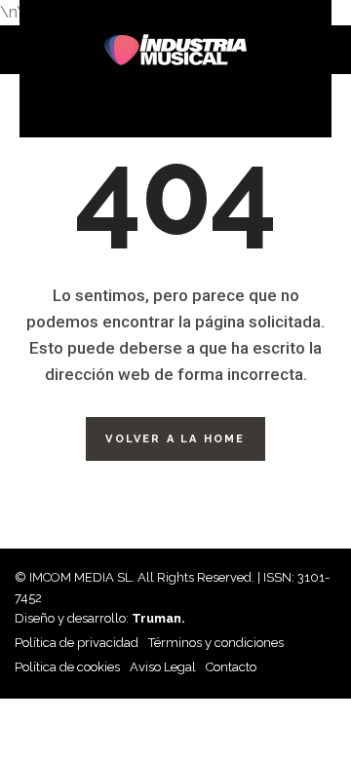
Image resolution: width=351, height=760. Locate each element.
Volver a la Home (175, 439)
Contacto (231, 667)
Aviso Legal (163, 667)
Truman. (158, 618)
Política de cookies (67, 667)
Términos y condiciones (216, 642)
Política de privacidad (76, 642)
